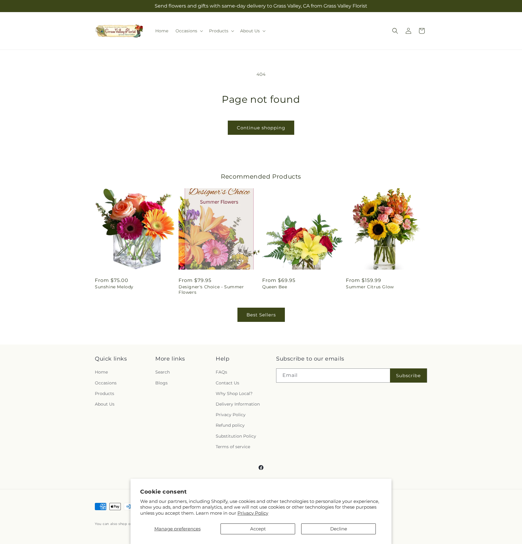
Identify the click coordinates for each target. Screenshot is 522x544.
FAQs (221, 372)
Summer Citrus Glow (370, 287)
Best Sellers (261, 315)
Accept (258, 529)
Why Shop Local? (234, 393)
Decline (338, 529)
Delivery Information (238, 404)
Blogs (161, 383)
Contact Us (227, 383)
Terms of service (233, 446)
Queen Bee (274, 287)
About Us (104, 404)
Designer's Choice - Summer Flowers (211, 289)
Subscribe (408, 375)
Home (101, 372)
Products (104, 393)
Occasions (106, 383)
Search (162, 372)
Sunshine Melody (114, 287)
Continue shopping (261, 128)
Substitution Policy (236, 436)
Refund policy (230, 425)
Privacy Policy (252, 513)
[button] (188, 30)
